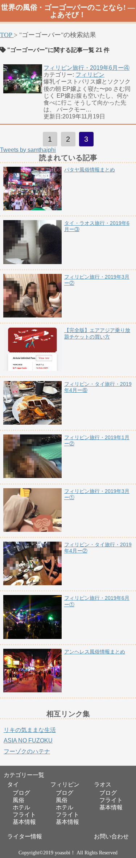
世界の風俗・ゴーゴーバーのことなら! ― (68, 11)
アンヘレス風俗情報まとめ (94, 652)
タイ (13, 785)
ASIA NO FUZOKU (28, 740)
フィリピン (89, 75)
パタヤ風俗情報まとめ (89, 170)
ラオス (102, 785)
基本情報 (24, 822)
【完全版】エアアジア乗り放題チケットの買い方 (97, 333)
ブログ (21, 793)
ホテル (21, 807)
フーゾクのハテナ (27, 751)
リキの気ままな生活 (30, 730)
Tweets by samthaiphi (28, 150)
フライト (24, 815)
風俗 (18, 800)
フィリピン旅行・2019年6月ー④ (86, 68)
